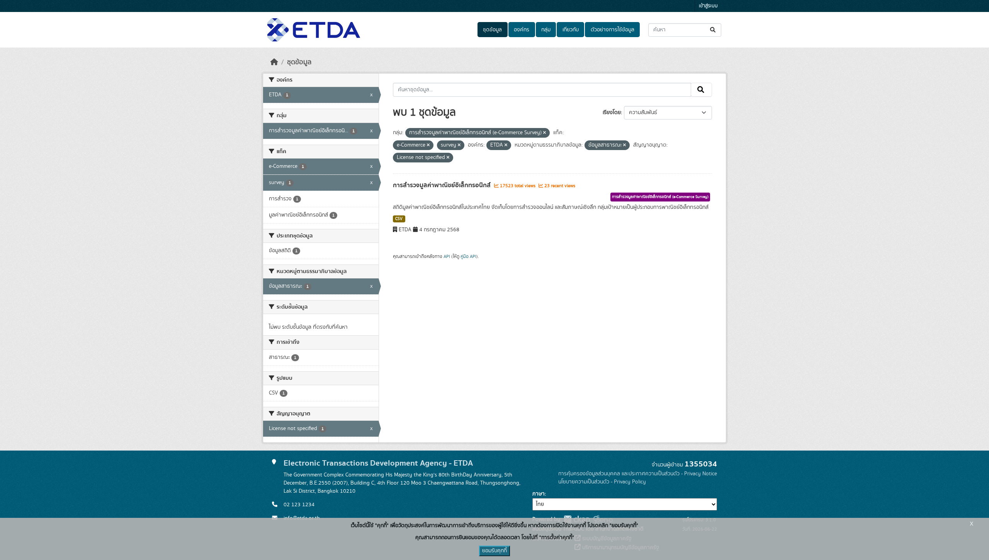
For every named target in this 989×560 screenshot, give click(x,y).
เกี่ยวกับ (570, 30)
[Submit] (713, 30)
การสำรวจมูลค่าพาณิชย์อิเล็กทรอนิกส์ (442, 185)
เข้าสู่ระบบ (708, 6)
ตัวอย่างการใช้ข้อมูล (612, 30)
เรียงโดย (612, 112)
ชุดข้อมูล (492, 30)
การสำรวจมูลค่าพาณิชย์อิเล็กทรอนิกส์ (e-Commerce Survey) (660, 197)
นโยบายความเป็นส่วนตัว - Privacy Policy (602, 482)
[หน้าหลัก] (274, 62)
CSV (399, 219)
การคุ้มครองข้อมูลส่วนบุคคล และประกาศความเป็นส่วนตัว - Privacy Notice (637, 474)
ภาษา (538, 494)
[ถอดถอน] (544, 133)
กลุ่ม (546, 30)
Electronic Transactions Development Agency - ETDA (378, 463)
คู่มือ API (468, 256)
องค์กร (521, 30)
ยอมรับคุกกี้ (494, 551)
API (447, 256)
